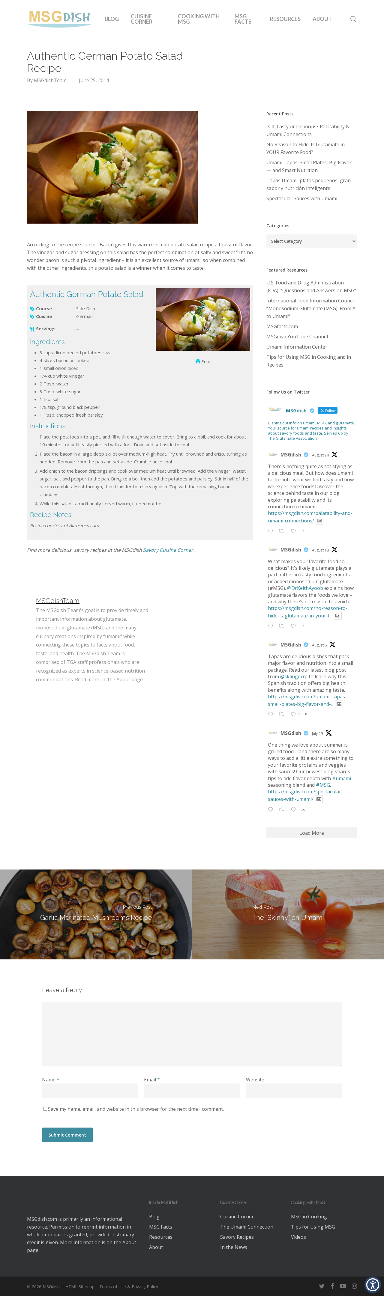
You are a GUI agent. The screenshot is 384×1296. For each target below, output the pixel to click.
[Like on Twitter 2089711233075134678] (295, 626)
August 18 (320, 550)
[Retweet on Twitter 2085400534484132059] (283, 714)
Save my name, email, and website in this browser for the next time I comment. (136, 1109)
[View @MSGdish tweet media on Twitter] (319, 521)
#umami (341, 778)
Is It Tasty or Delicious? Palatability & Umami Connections (307, 130)
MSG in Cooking (309, 1216)
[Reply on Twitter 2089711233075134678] (272, 626)
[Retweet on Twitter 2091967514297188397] (283, 531)
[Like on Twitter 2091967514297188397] (295, 531)
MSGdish (290, 454)
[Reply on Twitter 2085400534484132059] (272, 714)
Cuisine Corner (237, 1216)
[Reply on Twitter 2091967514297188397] (272, 531)
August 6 (319, 645)
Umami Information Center (296, 346)
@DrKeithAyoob (305, 588)
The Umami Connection (246, 1226)
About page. (130, 679)
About (129, 1242)
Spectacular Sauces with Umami (301, 198)
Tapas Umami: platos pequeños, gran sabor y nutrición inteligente (308, 184)
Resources (160, 1237)
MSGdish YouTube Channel (297, 336)
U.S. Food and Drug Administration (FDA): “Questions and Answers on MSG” (311, 286)
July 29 (317, 733)
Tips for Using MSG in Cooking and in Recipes (308, 361)
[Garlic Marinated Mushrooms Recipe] (96, 914)
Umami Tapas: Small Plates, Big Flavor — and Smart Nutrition (309, 166)
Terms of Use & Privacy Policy (128, 1286)
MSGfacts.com (282, 326)
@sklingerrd (294, 676)
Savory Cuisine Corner (168, 550)
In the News (233, 1247)
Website (255, 1079)
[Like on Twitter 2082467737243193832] (295, 809)
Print (205, 361)
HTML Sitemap (79, 1286)
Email (152, 1079)
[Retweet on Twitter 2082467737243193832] (283, 809)
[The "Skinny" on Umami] (288, 914)
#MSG (323, 785)
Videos (298, 1237)
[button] (372, 1285)
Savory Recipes (237, 1237)
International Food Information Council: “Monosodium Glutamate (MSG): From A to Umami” (311, 308)
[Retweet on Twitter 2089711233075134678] (283, 626)
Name (50, 1079)
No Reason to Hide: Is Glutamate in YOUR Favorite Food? (305, 148)
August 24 (320, 455)
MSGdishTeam (50, 80)
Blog (154, 1216)
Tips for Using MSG (313, 1226)
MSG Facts (160, 1226)
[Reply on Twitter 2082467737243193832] (272, 809)
